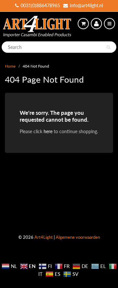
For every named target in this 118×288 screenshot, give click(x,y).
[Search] (108, 47)
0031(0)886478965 (40, 5)
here (48, 131)
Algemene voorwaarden (78, 237)
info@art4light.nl (86, 5)
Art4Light (43, 237)
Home (10, 66)
